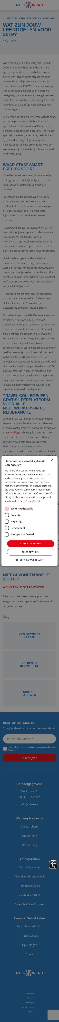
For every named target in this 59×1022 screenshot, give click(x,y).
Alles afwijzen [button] (31, 552)
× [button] (52, 460)
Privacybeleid (32, 501)
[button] (29, 560)
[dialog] (29, 511)
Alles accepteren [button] (30, 543)
